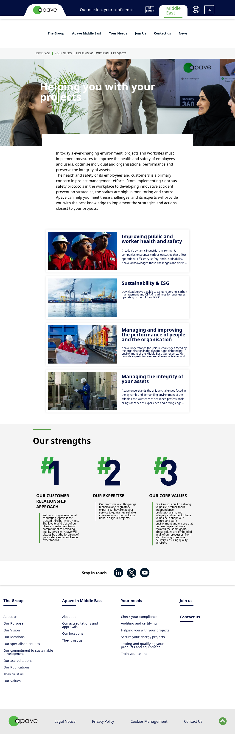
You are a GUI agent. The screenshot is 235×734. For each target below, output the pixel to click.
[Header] (45, 10)
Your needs (131, 601)
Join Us (140, 33)
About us (10, 616)
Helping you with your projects (101, 53)
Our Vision (11, 630)
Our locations (14, 637)
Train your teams (134, 653)
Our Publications (16, 667)
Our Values (12, 681)
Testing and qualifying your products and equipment (142, 645)
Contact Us (193, 721)
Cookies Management (149, 721)
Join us (186, 601)
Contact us (162, 33)
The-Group (13, 601)
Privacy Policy (103, 721)
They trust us (13, 674)
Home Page (42, 53)
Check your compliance (139, 616)
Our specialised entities (21, 644)
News (183, 33)
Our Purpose (13, 623)
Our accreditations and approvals (80, 625)
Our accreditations (17, 660)
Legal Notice (65, 721)
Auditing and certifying (139, 623)
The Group (56, 33)
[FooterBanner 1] (23, 725)
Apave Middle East (86, 33)
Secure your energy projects (143, 637)
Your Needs (118, 33)
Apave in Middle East (82, 601)
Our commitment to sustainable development (28, 652)
